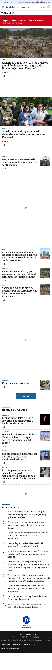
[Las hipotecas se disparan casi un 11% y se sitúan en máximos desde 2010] (45, 455)
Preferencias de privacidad (10, 648)
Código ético (5, 644)
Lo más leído (11, 507)
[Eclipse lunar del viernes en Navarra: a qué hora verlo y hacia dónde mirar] (45, 419)
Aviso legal (5, 640)
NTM (4, 73)
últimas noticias (14, 410)
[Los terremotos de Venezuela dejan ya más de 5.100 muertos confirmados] (45, 161)
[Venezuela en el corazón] (45, 385)
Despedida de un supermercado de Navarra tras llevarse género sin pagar (23, 21)
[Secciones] (2, 7)
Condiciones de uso (35, 640)
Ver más (26, 396)
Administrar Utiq (29, 644)
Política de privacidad (19, 640)
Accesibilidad (17, 644)
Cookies (47, 640)
